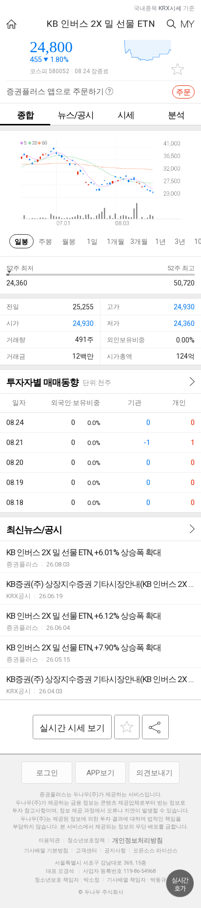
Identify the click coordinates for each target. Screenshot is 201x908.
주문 (183, 92)
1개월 (115, 241)
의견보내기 (154, 772)
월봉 (69, 241)
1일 (92, 241)
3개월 (139, 241)
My (188, 24)
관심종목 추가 (177, 69)
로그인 (47, 772)
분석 (176, 115)
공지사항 (115, 850)
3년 (180, 241)
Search (171, 24)
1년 (160, 241)
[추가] (127, 727)
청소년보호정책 (86, 840)
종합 (25, 115)
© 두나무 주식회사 (100, 892)
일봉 (21, 241)
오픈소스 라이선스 (155, 850)
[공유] (155, 727)
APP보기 (100, 772)
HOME (11, 24)
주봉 (45, 241)
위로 (180, 883)
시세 (126, 115)
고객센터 (86, 850)
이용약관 (49, 840)
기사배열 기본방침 (46, 850)
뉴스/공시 (76, 115)
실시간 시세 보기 (72, 728)
